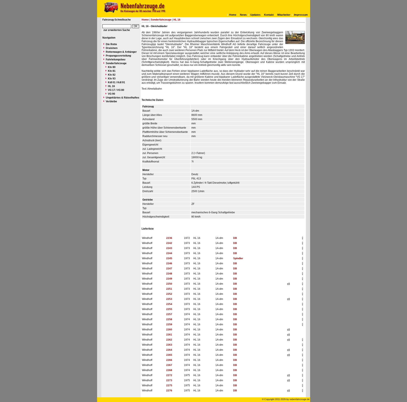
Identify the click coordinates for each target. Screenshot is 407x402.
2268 (169, 370)
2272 (169, 375)
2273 (169, 380)
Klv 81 (112, 70)
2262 (169, 339)
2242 (169, 243)
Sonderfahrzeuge (116, 63)
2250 (169, 283)
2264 (169, 349)
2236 (169, 238)
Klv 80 (112, 67)
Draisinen (111, 48)
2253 (169, 299)
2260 (169, 329)
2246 (169, 263)
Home (232, 14)
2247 (169, 268)
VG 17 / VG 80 (116, 90)
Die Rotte (111, 44)
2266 (169, 360)
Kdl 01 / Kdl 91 (116, 82)
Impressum (301, 14)
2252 (169, 293)
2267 (169, 365)
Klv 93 (112, 78)
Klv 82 (112, 74)
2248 (169, 273)
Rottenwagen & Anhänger (121, 51)
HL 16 (111, 86)
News (243, 14)
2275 (169, 385)
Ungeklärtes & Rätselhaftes (122, 97)
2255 (169, 309)
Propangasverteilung (118, 55)
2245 (169, 258)
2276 (169, 390)
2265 (169, 354)
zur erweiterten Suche (116, 30)
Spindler (238, 258)
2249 (169, 278)
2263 (169, 344)
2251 (169, 288)
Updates (255, 14)
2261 (169, 334)
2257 (169, 314)
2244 (169, 253)
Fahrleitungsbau (115, 59)
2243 (169, 248)
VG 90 (111, 93)
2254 (169, 304)
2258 (169, 319)
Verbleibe (111, 101)
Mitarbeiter (283, 14)
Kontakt (269, 14)
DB (235, 238)
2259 (169, 324)
